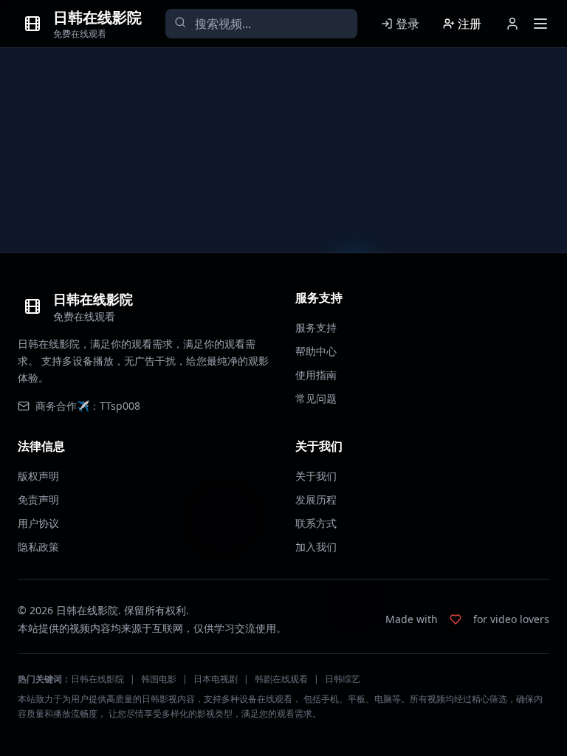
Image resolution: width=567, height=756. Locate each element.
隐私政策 (38, 547)
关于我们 (316, 476)
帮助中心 (316, 351)
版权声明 (38, 476)
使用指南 (316, 375)
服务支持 (316, 327)
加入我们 (316, 547)
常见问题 (316, 398)
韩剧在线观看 (281, 679)
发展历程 (316, 499)
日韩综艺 (342, 679)
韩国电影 (158, 679)
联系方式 (316, 523)
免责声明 (38, 499)
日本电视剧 (215, 679)
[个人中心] (512, 23)
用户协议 (38, 523)
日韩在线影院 (97, 679)
